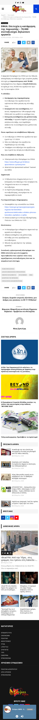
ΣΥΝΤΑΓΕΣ (4, 650)
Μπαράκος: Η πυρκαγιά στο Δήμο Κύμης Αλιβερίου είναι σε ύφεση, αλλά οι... (28, 589)
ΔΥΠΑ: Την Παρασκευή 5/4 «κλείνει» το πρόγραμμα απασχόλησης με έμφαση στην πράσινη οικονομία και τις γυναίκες (18, 369)
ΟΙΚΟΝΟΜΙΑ (5, 636)
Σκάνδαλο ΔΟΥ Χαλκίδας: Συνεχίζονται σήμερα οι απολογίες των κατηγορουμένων (24, 464)
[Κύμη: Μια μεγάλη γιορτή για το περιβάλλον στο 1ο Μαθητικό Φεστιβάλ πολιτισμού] (6, 477)
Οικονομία (4, 23)
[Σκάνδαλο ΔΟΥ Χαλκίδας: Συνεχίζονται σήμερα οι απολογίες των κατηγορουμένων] (6, 464)
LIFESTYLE (4, 647)
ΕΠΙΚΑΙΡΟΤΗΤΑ (6, 633)
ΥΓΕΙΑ (3, 644)
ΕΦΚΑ (30, 275)
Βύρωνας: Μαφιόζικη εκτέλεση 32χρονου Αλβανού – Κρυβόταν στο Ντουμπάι (19, 310)
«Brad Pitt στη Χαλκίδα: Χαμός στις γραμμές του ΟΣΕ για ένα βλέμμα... (9, 588)
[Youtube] (23, 2)
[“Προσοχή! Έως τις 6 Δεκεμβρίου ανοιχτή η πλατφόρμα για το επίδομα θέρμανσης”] (10, 601)
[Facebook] (15, 2)
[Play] (17, 716)
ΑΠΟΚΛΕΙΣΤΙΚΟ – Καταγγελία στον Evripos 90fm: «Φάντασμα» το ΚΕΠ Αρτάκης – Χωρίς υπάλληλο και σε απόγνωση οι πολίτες (24, 490)
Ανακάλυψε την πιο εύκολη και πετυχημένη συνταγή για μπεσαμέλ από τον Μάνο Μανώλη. (24, 451)
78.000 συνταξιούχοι (8, 269)
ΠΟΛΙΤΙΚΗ (4, 638)
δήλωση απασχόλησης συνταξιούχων (13, 272)
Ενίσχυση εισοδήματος (9, 275)
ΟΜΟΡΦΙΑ (4, 655)
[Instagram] (20, 2)
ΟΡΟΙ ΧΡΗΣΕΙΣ (6, 672)
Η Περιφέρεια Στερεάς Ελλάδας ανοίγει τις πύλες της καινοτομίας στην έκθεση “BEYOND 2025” (18, 404)
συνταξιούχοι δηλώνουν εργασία (12, 281)
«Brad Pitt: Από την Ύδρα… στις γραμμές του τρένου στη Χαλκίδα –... (19, 558)
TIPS (2, 652)
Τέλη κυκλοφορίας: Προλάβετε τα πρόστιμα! (19, 437)
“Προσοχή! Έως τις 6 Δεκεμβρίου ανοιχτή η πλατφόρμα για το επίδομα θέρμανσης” (8, 612)
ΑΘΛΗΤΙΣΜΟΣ (6, 641)
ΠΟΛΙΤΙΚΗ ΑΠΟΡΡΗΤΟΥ (9, 669)
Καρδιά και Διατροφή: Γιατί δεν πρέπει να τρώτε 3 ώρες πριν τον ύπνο (25, 502)
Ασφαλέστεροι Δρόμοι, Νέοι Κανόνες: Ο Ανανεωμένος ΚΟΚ (28, 611)
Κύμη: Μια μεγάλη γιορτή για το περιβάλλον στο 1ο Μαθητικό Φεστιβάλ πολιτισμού (22, 476)
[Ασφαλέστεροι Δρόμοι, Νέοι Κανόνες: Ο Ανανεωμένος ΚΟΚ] (29, 601)
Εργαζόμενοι (23, 275)
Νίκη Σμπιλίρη (7, 37)
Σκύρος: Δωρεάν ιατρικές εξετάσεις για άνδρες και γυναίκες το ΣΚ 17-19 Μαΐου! (19, 298)
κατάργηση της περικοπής (10, 278)
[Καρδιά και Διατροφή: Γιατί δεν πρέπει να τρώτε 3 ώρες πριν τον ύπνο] (6, 504)
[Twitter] (18, 2)
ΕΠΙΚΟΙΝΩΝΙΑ (6, 658)
